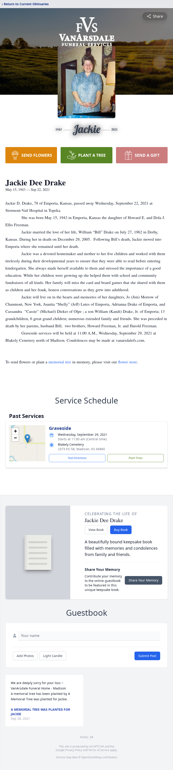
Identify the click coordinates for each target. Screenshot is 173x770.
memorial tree (59, 361)
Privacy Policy (73, 750)
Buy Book (121, 530)
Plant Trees (136, 458)
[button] (27, 438)
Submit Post (147, 656)
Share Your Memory (143, 580)
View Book (96, 530)
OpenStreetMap (91, 757)
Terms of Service (98, 750)
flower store (127, 361)
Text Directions (77, 458)
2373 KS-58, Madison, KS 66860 (81, 449)
